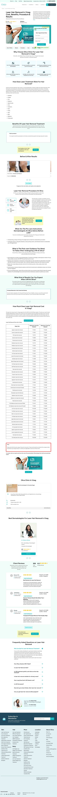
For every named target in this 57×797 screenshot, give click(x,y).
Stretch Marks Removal (28, 735)
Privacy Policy (49, 754)
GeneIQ (25, 770)
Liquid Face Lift (4, 750)
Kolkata (36, 737)
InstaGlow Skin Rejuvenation (27, 749)
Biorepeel (3, 760)
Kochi (36, 745)
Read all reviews (28, 627)
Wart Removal (26, 742)
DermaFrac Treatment (28, 768)
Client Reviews (49, 737)
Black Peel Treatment (28, 743)
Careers (47, 747)
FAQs (39, 47)
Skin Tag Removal (27, 733)
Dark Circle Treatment (5, 742)
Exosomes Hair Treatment (15, 743)
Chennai (36, 735)
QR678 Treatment (16, 738)
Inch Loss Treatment (17, 758)
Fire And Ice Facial (27, 765)
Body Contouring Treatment (16, 753)
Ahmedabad (37, 747)
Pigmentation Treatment (6, 740)
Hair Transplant (15, 737)
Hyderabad (37, 732)
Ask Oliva (20, 1)
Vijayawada (37, 742)
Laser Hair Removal (5, 732)
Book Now (36, 149)
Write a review (35, 633)
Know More (9, 507)
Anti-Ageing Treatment (6, 743)
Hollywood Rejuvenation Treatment (6, 753)
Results (16, 47)
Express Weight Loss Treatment (17, 761)
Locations (42, 4)
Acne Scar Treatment (5, 735)
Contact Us (39, 220)
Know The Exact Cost (28, 320)
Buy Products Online (28, 1)
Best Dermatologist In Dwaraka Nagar (26, 485)
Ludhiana (37, 743)
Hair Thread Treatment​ (17, 735)
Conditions (31, 4)
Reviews (33, 47)
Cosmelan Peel (27, 773)
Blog (16, 1)
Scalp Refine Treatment (17, 740)
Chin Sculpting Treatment (27, 739)
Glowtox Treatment (5, 758)
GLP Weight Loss (16, 748)
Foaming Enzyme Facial (28, 767)
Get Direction (47, 507)
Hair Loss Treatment (16, 732)
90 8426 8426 (45, 777)
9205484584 (12, 500)
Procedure (23, 47)
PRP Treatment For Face (28, 747)
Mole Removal (26, 732)
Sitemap (48, 750)
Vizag (36, 740)
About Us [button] (11, 1)
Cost (28, 47)
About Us (48, 732)
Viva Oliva (48, 741)
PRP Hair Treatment (16, 733)
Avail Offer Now (28, 471)
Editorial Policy (49, 745)
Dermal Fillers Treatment (6, 747)
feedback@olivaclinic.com (41, 779)
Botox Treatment (4, 745)
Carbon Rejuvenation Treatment (5, 756)
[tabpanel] (34, 204)
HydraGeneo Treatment (28, 745)
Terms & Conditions (50, 756)
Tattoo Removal (27, 737)
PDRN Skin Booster (27, 772)
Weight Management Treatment (17, 756)
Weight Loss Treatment (17, 750)
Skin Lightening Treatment (4, 738)
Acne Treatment (4, 733)
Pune (36, 738)
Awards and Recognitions (51, 748)
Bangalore (37, 733)
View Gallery (28, 183)
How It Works (9, 47)
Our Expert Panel (49, 743)
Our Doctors (48, 733)
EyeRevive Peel (4, 748)
